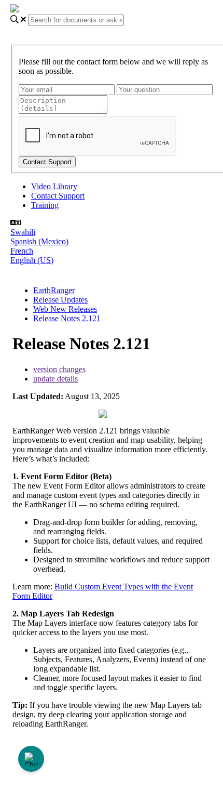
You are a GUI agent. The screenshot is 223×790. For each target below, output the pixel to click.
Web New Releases (65, 309)
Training (45, 205)
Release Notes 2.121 (67, 318)
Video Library (54, 186)
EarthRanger (54, 290)
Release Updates (60, 299)
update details (55, 378)
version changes (59, 369)
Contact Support (58, 195)
